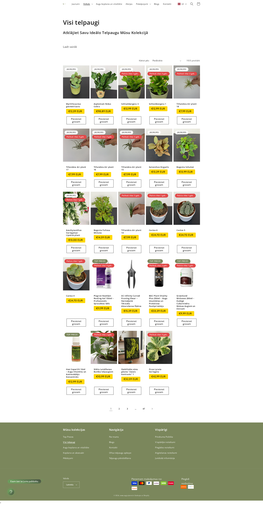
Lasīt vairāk (70, 47)
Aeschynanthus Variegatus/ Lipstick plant (74, 233)
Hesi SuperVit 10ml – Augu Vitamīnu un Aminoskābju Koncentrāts (76, 373)
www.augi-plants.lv (127, 495)
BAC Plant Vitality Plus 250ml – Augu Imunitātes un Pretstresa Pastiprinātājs (158, 301)
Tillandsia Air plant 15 (131, 168)
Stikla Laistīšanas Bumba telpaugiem (103, 370)
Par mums (114, 436)
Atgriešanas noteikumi (166, 452)
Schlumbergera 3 (130, 104)
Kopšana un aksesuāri (73, 452)
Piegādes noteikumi (164, 447)
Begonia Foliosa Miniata (102, 231)
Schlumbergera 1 (157, 104)
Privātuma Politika (164, 436)
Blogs (111, 442)
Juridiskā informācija (165, 458)
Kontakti (113, 447)
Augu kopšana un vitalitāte (76, 447)
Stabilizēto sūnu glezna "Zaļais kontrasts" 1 (129, 372)
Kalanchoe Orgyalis (159, 167)
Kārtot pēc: (144, 60)
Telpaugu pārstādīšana (120, 458)
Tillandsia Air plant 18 (186, 105)
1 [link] (110, 408)
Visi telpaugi (69, 442)
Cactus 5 (181, 230)
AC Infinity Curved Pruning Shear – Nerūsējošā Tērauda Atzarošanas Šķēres (131, 301)
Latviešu (70, 484)
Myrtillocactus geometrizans (73, 105)
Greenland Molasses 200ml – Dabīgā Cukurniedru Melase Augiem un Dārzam (186, 302)
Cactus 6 (153, 230)
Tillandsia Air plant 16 (104, 168)
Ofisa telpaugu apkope (120, 452)
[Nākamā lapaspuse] (152, 408)
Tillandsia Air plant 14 (131, 231)
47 (144, 408)
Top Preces (68, 436)
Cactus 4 (70, 296)
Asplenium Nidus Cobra (102, 105)
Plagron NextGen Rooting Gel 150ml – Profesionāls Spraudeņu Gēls (104, 300)
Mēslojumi (68, 458)
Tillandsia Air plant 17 (76, 168)
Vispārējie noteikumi (165, 442)
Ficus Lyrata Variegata (155, 370)
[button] (87, 4)
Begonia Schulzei (185, 167)
